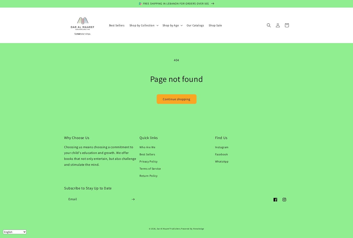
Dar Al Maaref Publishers (169, 228)
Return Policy (148, 176)
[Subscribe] (132, 199)
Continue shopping (176, 99)
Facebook (221, 154)
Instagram (222, 147)
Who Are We (147, 147)
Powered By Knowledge (192, 228)
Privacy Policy (148, 161)
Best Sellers (147, 154)
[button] (143, 25)
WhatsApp (222, 161)
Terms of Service (150, 168)
